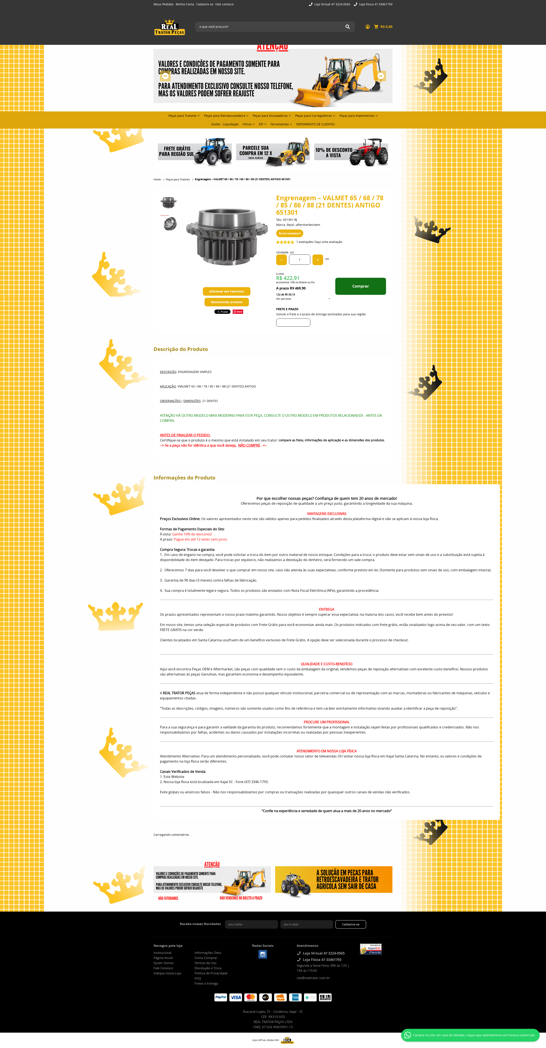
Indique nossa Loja (167, 973)
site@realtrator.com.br (313, 978)
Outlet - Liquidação (224, 124)
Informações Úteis (208, 952)
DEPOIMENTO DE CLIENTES (315, 124)
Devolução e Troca (208, 968)
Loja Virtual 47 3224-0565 (332, 4)
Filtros (247, 124)
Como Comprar (206, 958)
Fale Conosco (163, 968)
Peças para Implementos (357, 116)
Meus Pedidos (164, 4)
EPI (261, 124)
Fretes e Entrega (206, 983)
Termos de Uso (205, 963)
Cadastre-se (204, 4)
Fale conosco (224, 4)
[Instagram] (262, 954)
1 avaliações (305, 242)
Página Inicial (163, 958)
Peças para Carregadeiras (313, 116)
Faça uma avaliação (328, 242)
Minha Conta (185, 4)
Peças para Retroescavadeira (224, 116)
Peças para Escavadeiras (270, 116)
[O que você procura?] (348, 27)
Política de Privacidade (211, 973)
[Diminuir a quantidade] (281, 259)
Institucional (162, 952)
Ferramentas (280, 124)
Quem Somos (164, 963)
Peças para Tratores (182, 116)
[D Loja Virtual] (286, 1040)
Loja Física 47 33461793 (375, 4)
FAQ (198, 978)
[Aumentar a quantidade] (317, 259)
